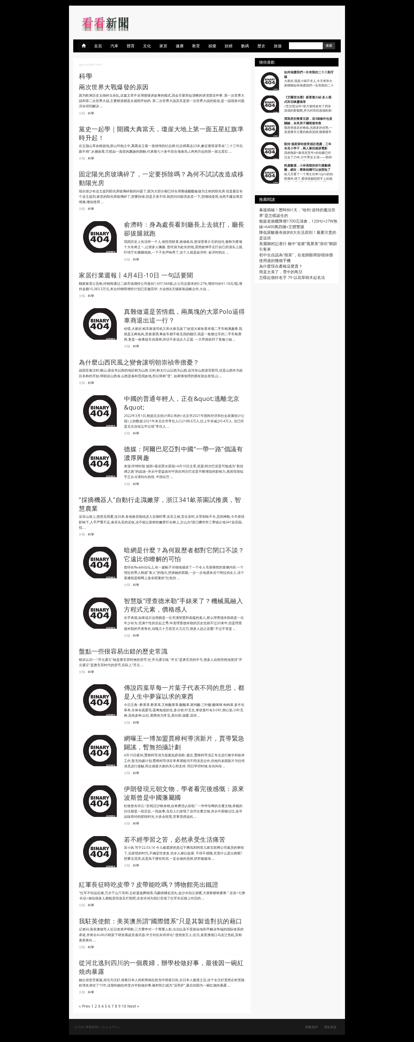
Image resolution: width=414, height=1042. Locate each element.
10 (124, 1006)
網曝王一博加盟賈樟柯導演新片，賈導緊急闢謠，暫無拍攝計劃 (184, 742)
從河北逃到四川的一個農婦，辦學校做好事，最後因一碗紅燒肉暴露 (161, 967)
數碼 (245, 45)
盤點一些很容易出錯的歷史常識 (123, 651)
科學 (91, 113)
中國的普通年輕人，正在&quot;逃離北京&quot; (182, 402)
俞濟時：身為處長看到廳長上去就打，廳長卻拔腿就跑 (184, 228)
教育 (196, 45)
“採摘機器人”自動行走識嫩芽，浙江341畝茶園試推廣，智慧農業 (160, 503)
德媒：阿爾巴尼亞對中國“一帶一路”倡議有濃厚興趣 (183, 453)
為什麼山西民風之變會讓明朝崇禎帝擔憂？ (139, 362)
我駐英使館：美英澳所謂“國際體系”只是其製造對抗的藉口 (160, 921)
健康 (180, 45)
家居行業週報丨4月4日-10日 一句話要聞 (136, 275)
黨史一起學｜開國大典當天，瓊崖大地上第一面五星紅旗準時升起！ (161, 133)
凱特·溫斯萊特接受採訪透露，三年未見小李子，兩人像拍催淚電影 (307, 146)
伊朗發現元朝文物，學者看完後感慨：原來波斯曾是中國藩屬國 (184, 792)
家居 (163, 45)
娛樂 (212, 45)
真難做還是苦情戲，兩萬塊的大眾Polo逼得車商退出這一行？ (184, 315)
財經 (229, 45)
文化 (147, 45)
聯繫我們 (311, 1027)
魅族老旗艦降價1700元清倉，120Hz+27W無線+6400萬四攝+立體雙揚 (298, 223)
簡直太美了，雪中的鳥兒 (280, 271)
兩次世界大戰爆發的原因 (114, 87)
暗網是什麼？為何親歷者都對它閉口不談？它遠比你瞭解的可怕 (184, 554)
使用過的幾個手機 (275, 260)
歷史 (261, 45)
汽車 (114, 45)
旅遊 (278, 45)
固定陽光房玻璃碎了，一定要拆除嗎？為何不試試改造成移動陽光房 (161, 178)
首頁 (98, 45)
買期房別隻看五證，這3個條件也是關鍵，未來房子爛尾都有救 (308, 120)
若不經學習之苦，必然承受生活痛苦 (174, 839)
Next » (133, 1006)
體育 (131, 45)
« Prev (84, 1006)
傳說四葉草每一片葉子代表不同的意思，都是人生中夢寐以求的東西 (184, 691)
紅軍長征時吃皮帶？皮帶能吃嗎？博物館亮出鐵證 (148, 884)
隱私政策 (330, 1027)
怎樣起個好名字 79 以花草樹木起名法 (292, 277)
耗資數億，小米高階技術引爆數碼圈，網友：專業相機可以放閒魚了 (307, 167)
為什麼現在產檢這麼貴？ (280, 266)
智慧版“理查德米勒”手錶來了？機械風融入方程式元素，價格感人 (183, 605)
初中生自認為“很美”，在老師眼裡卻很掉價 (296, 254)
